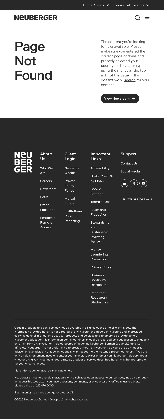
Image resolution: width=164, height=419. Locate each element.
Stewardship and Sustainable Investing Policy (100, 232)
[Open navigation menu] (147, 18)
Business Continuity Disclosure (98, 280)
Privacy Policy (101, 267)
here (69, 370)
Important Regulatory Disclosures (99, 297)
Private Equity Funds (70, 185)
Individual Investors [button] (129, 5)
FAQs (44, 197)
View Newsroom (117, 98)
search (130, 80)
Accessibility (100, 168)
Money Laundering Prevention (99, 254)
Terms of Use (100, 202)
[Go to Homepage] (35, 17)
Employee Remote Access (47, 222)
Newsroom (48, 189)
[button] (96, 5)
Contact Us (129, 163)
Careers (46, 181)
